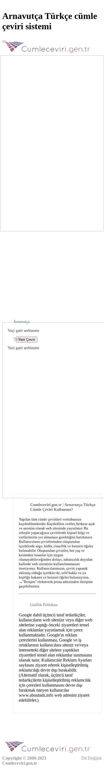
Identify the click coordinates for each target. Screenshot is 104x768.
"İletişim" (29, 582)
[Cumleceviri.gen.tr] (47, 54)
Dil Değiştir (91, 758)
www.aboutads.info (36, 695)
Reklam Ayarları (77, 660)
